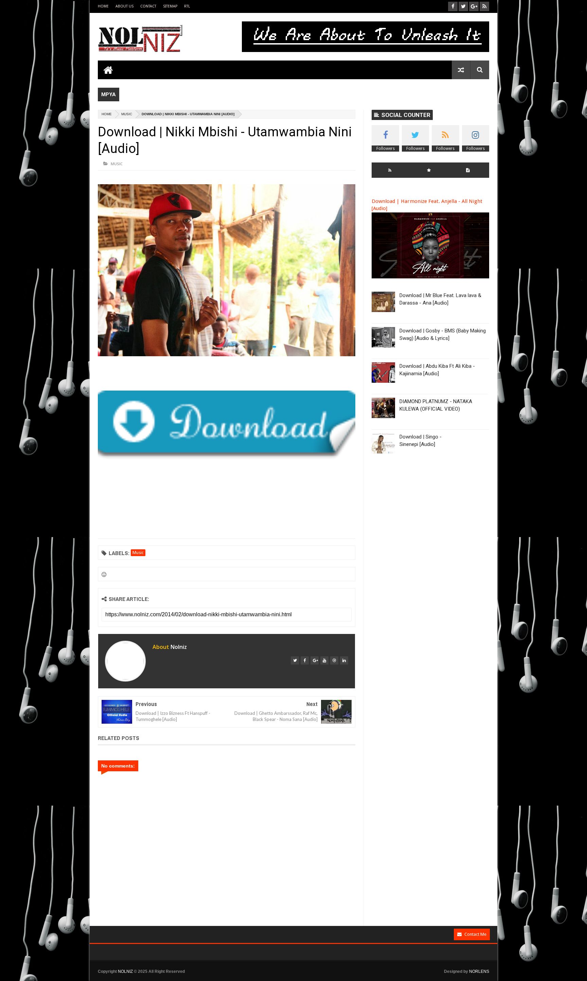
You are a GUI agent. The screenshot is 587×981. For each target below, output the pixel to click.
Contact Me (475, 934)
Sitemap (170, 6)
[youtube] (324, 660)
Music (126, 114)
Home (103, 6)
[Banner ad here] (391, 978)
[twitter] (295, 660)
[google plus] (314, 660)
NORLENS (479, 971)
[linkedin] (344, 660)
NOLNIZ (125, 971)
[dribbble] (334, 660)
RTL (187, 6)
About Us (124, 6)
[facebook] (305, 660)
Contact (148, 6)
